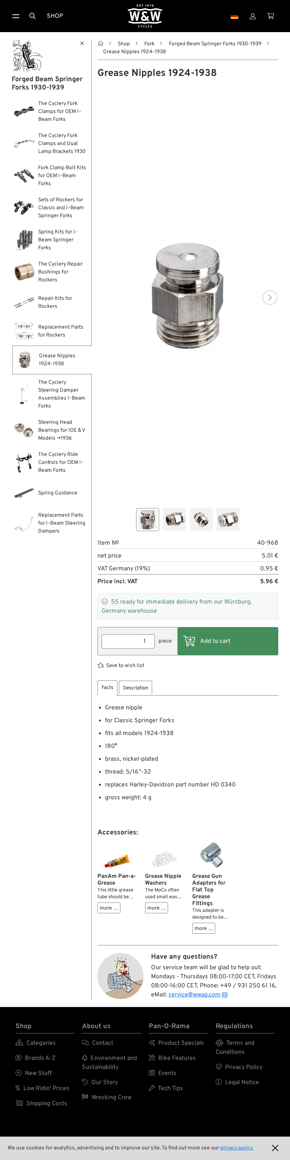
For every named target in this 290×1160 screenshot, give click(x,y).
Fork (149, 44)
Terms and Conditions (235, 1048)
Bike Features (172, 1058)
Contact (97, 1043)
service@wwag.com (194, 995)
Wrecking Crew (106, 1097)
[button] (269, 297)
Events (163, 1073)
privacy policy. (236, 1148)
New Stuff (33, 1073)
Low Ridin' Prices (42, 1088)
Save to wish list (125, 666)
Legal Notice (237, 1082)
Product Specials (176, 1043)
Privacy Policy (239, 1067)
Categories (35, 1043)
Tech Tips (166, 1088)
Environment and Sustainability (109, 1063)
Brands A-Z (35, 1058)
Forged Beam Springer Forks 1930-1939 (215, 44)
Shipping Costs (41, 1103)
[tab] (107, 688)
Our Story (100, 1082)
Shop (55, 16)
